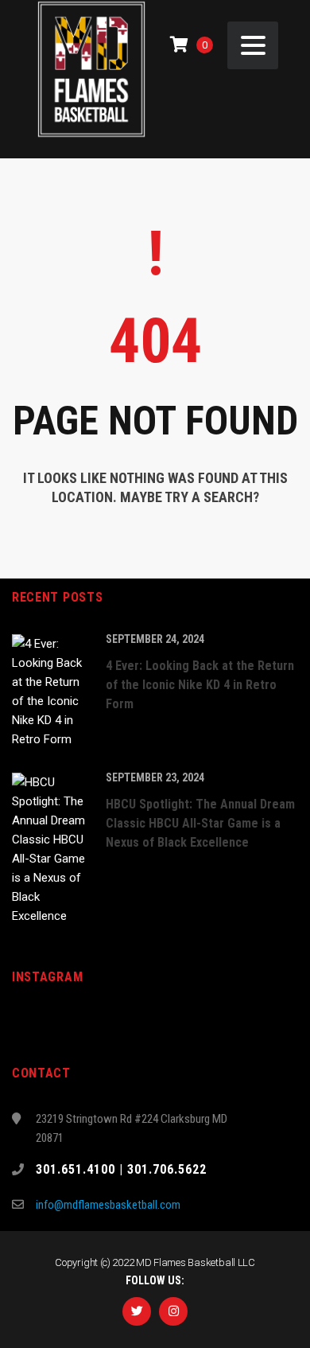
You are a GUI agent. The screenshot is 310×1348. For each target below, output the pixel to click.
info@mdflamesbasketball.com (108, 1205)
